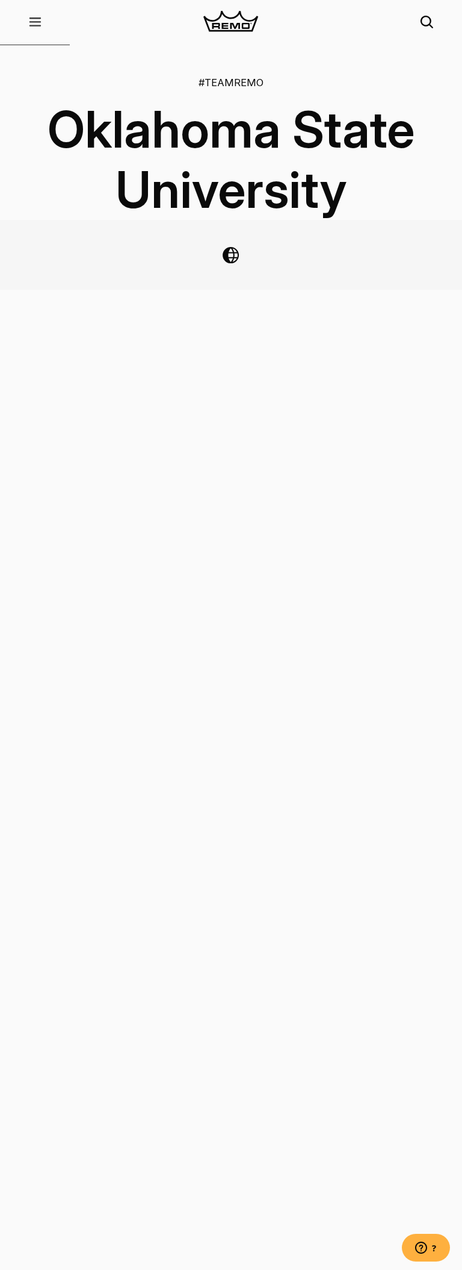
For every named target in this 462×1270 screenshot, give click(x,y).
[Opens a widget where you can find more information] (426, 1249)
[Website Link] (231, 255)
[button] (35, 22)
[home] (231, 22)
